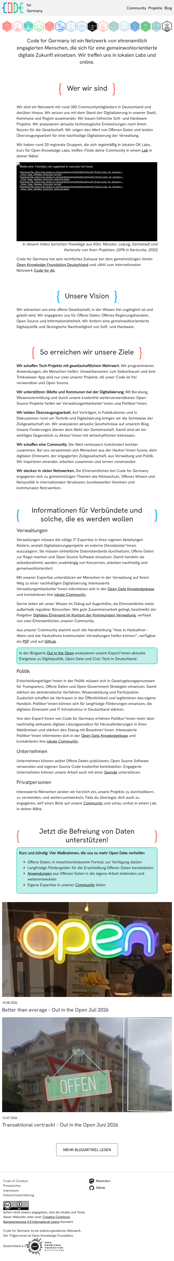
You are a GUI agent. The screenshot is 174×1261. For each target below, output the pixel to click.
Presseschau (12, 1185)
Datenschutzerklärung (18, 1195)
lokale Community (70, 594)
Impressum (11, 1190)
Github (50, 641)
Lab (145, 150)
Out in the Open (60, 653)
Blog (168, 8)
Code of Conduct (15, 1181)
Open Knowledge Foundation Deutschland (52, 264)
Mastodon (103, 1181)
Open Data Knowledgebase (131, 588)
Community (136, 8)
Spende (110, 772)
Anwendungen (40, 873)
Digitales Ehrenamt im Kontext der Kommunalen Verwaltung (84, 615)
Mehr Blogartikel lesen (87, 1149)
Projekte (155, 8)
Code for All (44, 270)
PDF (25, 641)
